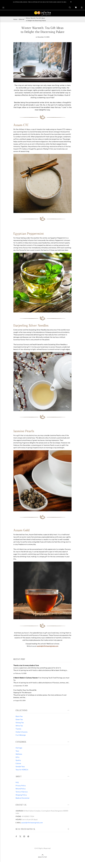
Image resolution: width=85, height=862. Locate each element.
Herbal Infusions (21, 732)
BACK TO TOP (42, 857)
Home (15, 19)
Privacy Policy (21, 785)
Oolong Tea (20, 722)
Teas (17, 751)
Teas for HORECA (22, 770)
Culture (18, 763)
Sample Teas (20, 766)
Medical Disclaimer (22, 798)
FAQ (17, 782)
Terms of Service (22, 792)
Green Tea (19, 719)
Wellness (19, 754)
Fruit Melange (21, 735)
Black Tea (19, 716)
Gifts (17, 757)
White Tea (19, 726)
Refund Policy (21, 789)
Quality (18, 760)
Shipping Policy (21, 795)
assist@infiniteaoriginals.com (47, 646)
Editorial (21, 19)
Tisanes (18, 729)
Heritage (19, 748)
